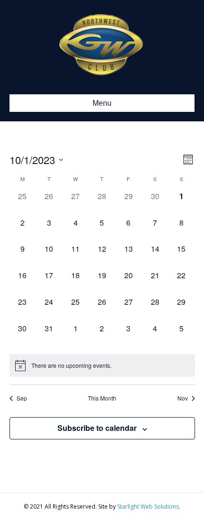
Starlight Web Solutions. (148, 506)
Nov (182, 398)
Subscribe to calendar (97, 427)
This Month (102, 398)
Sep (22, 398)
